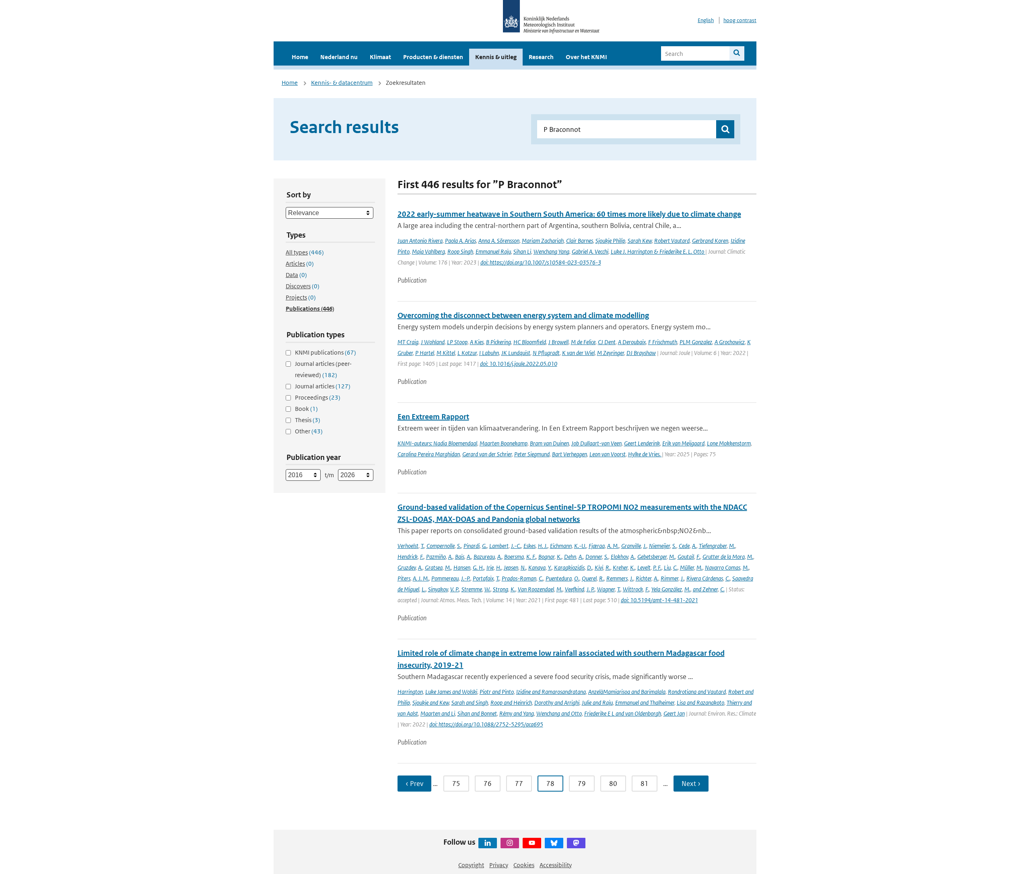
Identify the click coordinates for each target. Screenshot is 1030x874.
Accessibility (556, 865)
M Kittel (446, 353)
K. (559, 556)
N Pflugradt (546, 353)
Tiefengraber (713, 546)
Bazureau (484, 556)
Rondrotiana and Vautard (697, 692)
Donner (593, 556)
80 (613, 783)
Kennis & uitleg (496, 57)
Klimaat (380, 57)
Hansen (461, 567)
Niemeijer (659, 546)
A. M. (613, 546)
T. (422, 546)
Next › (691, 783)
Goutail (686, 556)
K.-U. (580, 546)
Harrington (410, 692)
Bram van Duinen (549, 443)
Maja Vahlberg (428, 251)
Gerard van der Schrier (487, 454)
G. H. (478, 567)
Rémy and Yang (516, 713)
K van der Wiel (578, 353)
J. (645, 546)
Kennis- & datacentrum (342, 82)
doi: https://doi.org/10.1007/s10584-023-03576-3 (540, 262)
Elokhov (619, 556)
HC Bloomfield (529, 342)
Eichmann (561, 546)
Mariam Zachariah (543, 240)
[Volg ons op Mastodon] (576, 843)
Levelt (644, 567)
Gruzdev (407, 567)
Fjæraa (597, 546)
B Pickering (498, 342)
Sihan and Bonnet (477, 713)
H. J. (543, 546)
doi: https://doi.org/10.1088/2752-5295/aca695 (486, 724)
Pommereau (445, 578)
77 (519, 783)
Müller (687, 567)
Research (541, 57)
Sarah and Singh (469, 702)
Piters (404, 578)
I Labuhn (489, 353)
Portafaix (483, 578)
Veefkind (574, 589)
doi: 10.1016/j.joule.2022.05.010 (518, 363)
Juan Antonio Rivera (420, 240)
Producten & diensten (433, 57)
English (706, 20)
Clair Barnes (579, 240)
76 (488, 783)
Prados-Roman (519, 578)
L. (424, 589)
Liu (667, 567)
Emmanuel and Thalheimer (644, 702)
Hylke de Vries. (645, 454)
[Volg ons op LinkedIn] (488, 843)
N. (523, 567)
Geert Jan (674, 713)
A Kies (477, 342)
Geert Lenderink (642, 443)
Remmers (617, 578)
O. (576, 578)
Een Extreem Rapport (433, 416)
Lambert (499, 546)
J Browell (558, 342)
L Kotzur (467, 353)
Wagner (606, 589)
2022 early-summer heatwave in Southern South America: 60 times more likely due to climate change (569, 214)
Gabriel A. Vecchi (590, 251)
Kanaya (537, 567)
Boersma (514, 556)
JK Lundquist (515, 353)
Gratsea (434, 567)
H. (498, 567)
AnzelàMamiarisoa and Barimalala (626, 692)
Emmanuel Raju (493, 251)
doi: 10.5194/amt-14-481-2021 (659, 600)
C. (675, 567)
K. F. (531, 556)
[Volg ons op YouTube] (532, 843)
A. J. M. (421, 578)
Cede (684, 546)
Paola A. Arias (460, 240)
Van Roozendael (536, 589)
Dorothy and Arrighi (556, 702)
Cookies (523, 865)
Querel (589, 578)
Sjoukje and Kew (430, 702)
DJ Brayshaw (641, 353)
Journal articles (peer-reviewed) (323, 369)
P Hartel (424, 353)
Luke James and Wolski (451, 692)
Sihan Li (522, 251)
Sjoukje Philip (610, 240)
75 (456, 783)
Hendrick (408, 556)
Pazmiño (436, 556)
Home (300, 57)
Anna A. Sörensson (498, 240)
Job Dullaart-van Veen (596, 443)
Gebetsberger (652, 556)
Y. (550, 567)
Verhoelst (408, 546)
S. (459, 546)
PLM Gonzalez (696, 342)
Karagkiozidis (569, 567)
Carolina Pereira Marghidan (429, 454)
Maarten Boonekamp (503, 443)
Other (309, 431)
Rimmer (669, 578)
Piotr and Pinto (497, 692)
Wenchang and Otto (559, 713)
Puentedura (559, 578)
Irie (490, 567)
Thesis (307, 420)
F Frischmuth (662, 342)
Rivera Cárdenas (704, 578)
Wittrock (633, 589)
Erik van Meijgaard (683, 443)
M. (732, 546)
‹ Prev (414, 783)
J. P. (591, 589)
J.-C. (516, 546)
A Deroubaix (632, 342)
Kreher (620, 567)
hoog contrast (739, 20)
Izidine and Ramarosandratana (551, 692)
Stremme (471, 589)
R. (608, 567)
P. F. (657, 567)
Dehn (570, 556)
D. (589, 567)
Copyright (471, 865)
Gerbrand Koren (710, 240)
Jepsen (511, 567)
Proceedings (317, 397)
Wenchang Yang (551, 251)
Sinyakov (438, 589)
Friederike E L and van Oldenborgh (622, 713)
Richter (643, 578)
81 (645, 783)
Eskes (529, 546)
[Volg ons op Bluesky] (554, 843)
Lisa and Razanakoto (700, 702)
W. (487, 589)
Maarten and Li (437, 713)
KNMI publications (325, 352)
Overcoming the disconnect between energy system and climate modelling (523, 315)
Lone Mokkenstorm (729, 443)
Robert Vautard (672, 240)
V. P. (454, 589)
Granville (631, 546)
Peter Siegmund (532, 454)
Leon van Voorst (607, 454)
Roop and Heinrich (511, 702)
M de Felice (583, 342)
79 (582, 783)
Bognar (546, 556)
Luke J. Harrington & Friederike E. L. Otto (658, 251)
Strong (500, 589)
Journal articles (322, 386)
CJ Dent (607, 342)
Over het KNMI (586, 57)
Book (306, 408)
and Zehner (705, 589)
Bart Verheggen (569, 454)
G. (484, 546)
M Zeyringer (610, 353)
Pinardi (472, 546)
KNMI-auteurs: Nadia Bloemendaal (437, 443)
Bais (459, 556)
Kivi (599, 567)
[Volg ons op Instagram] (510, 843)
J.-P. (465, 578)
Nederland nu (339, 57)
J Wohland (433, 342)
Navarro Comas (722, 567)
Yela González (666, 589)
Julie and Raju (597, 702)
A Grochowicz (730, 342)
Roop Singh (460, 251)
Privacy (498, 865)
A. (694, 546)
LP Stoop (457, 342)
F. (422, 556)
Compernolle (440, 546)
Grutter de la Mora (723, 556)
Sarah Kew (640, 240)
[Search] (736, 53)
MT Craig (408, 342)
